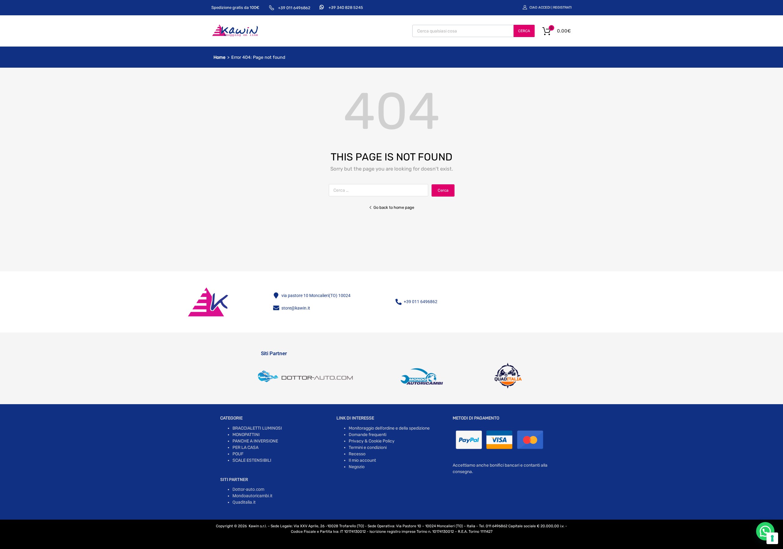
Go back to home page (393, 207)
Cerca (524, 31)
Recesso (357, 454)
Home (219, 57)
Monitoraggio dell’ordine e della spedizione (389, 428)
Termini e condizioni (368, 447)
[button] (765, 531)
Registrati (562, 7)
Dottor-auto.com (248, 489)
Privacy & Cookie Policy (372, 441)
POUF (237, 454)
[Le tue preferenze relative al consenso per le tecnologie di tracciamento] (772, 538)
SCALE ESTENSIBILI (251, 460)
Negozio (357, 466)
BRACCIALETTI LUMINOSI (257, 428)
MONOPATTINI (246, 434)
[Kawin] (235, 35)
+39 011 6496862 (294, 8)
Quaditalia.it (244, 502)
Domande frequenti (367, 434)
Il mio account (362, 460)
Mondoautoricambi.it (252, 495)
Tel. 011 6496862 (493, 526)
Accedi (544, 7)
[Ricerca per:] (380, 190)
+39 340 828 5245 (345, 7)
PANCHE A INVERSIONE (255, 441)
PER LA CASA (245, 447)
